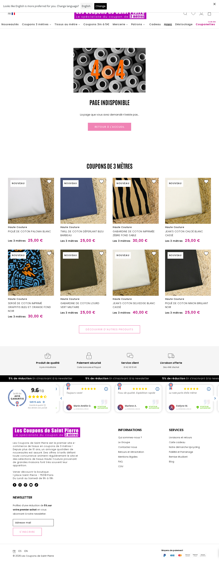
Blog (171, 461)
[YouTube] (31, 485)
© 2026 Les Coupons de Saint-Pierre (33, 556)
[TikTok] (36, 485)
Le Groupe (124, 442)
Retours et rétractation (131, 452)
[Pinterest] (25, 485)
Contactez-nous (127, 447)
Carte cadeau (177, 442)
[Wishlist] (193, 13)
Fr (9, 14)
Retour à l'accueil (110, 127)
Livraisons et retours (180, 437)
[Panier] (209, 13)
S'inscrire (27, 532)
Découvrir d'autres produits (109, 329)
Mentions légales (128, 456)
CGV (120, 466)
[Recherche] (185, 13)
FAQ (120, 461)
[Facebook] (14, 485)
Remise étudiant (178, 456)
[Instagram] (20, 485)
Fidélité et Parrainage (181, 452)
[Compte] (201, 13)
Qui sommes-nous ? (130, 437)
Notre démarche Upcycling (184, 447)
